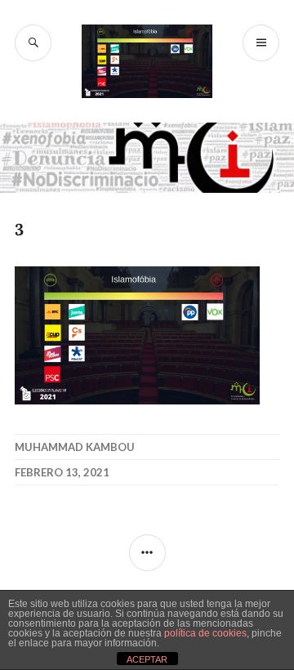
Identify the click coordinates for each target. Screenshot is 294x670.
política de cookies (205, 633)
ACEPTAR (147, 659)
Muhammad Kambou (75, 446)
